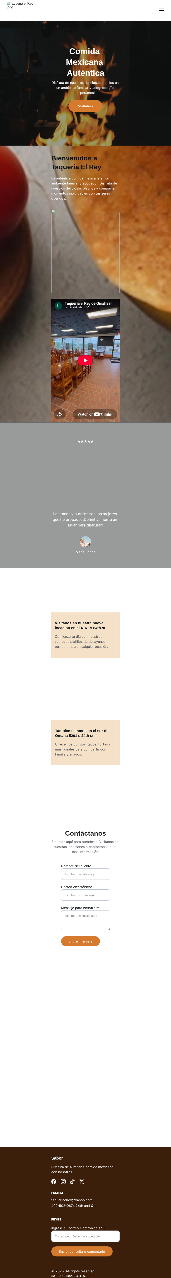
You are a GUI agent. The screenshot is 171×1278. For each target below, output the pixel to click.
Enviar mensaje (80, 941)
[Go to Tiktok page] (72, 1181)
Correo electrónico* (77, 887)
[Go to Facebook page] (53, 1181)
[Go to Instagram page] (63, 1181)
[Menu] (161, 10)
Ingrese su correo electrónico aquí (78, 1228)
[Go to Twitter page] (81, 1181)
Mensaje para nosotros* (80, 908)
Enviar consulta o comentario (82, 1251)
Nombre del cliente (76, 866)
